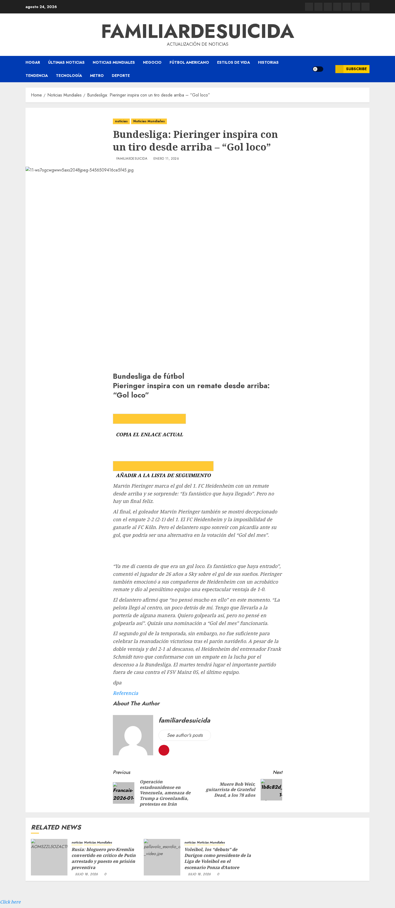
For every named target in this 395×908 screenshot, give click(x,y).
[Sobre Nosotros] (356, 7)
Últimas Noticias (66, 62)
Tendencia (37, 75)
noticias (121, 121)
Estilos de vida (233, 62)
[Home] (328, 7)
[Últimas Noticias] (365, 7)
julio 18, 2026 (86, 874)
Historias (268, 62)
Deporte (121, 75)
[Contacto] (318, 7)
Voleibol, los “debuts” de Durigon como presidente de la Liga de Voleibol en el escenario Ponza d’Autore (217, 858)
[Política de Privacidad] (337, 7)
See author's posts (185, 735)
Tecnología (69, 75)
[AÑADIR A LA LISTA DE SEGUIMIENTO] (163, 466)
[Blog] (309, 7)
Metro (97, 75)
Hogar (33, 62)
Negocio (152, 62)
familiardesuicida (197, 31)
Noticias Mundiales (114, 62)
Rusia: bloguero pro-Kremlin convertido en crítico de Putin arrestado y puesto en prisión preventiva (103, 858)
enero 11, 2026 (166, 159)
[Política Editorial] (347, 7)
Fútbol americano (189, 62)
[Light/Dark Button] (318, 69)
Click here (10, 902)
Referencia (125, 693)
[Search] (329, 69)
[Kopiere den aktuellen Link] (149, 419)
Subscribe (356, 69)
